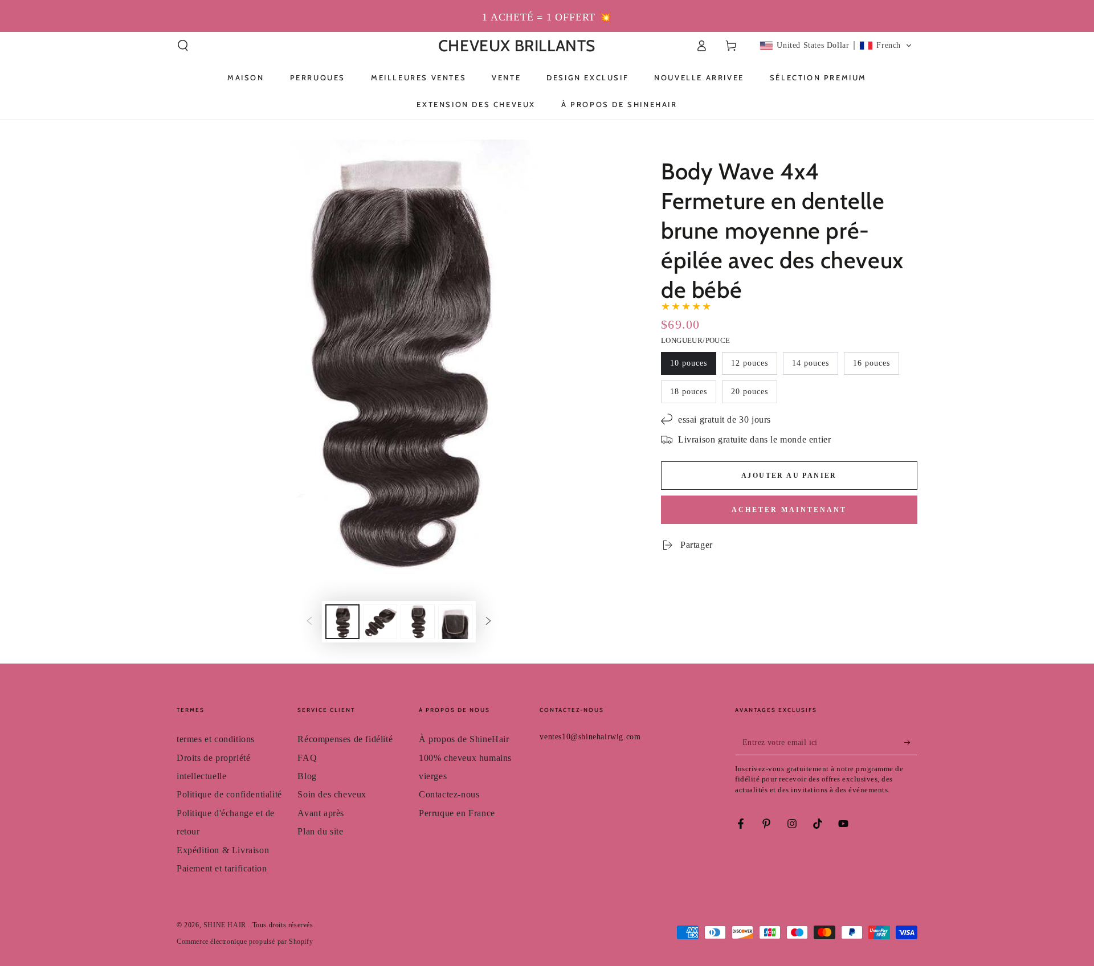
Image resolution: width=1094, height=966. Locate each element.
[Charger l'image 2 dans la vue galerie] (380, 621)
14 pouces (810, 363)
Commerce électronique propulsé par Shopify (245, 941)
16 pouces (871, 363)
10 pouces (688, 363)
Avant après (320, 813)
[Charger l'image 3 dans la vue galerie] (418, 621)
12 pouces (749, 363)
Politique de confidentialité (229, 794)
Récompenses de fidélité (345, 739)
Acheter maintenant (789, 510)
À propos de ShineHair (464, 739)
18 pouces (688, 391)
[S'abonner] (910, 742)
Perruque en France (457, 813)
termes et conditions (216, 739)
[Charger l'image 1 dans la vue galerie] (342, 621)
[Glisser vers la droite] (488, 622)
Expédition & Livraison (223, 850)
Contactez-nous (449, 794)
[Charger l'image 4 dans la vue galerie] (455, 621)
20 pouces (749, 391)
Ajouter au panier (789, 476)
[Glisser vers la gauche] (309, 622)
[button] (183, 45)
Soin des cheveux (331, 794)
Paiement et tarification (222, 868)
